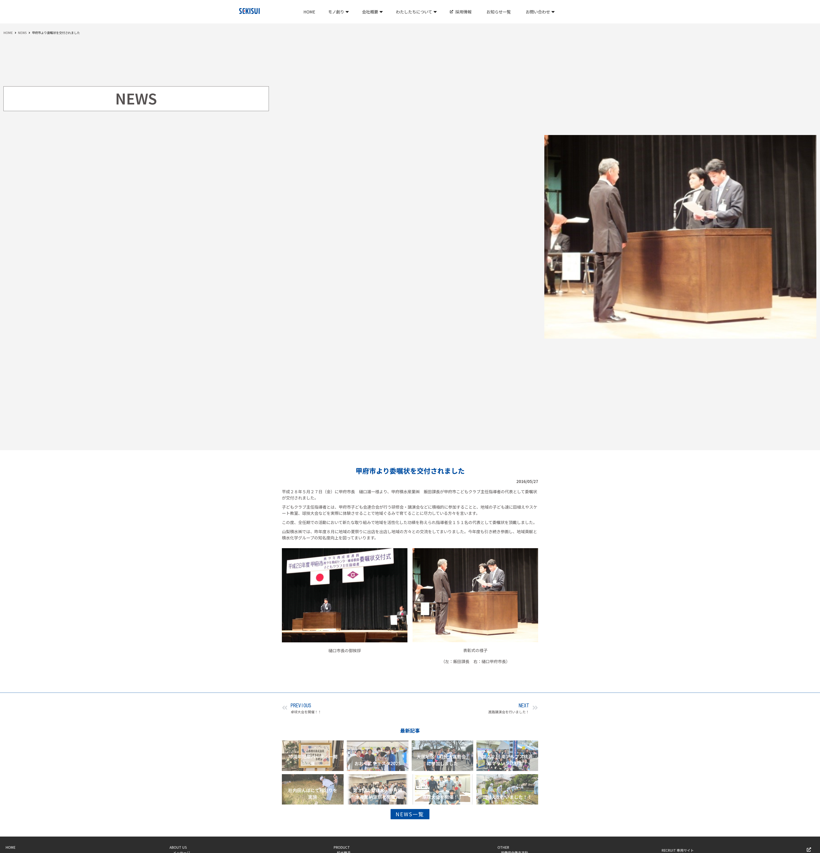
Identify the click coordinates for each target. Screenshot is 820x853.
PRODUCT (342, 847)
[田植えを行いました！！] (507, 789)
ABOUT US (178, 847)
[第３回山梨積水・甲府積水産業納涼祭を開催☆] (378, 789)
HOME (8, 32)
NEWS (22, 32)
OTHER (503, 847)
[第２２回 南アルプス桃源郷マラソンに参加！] (507, 755)
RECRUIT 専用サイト (678, 850)
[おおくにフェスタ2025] (378, 755)
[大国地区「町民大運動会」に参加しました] (442, 755)
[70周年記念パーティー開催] (313, 755)
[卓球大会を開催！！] (442, 789)
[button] (338, 12)
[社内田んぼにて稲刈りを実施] (313, 789)
